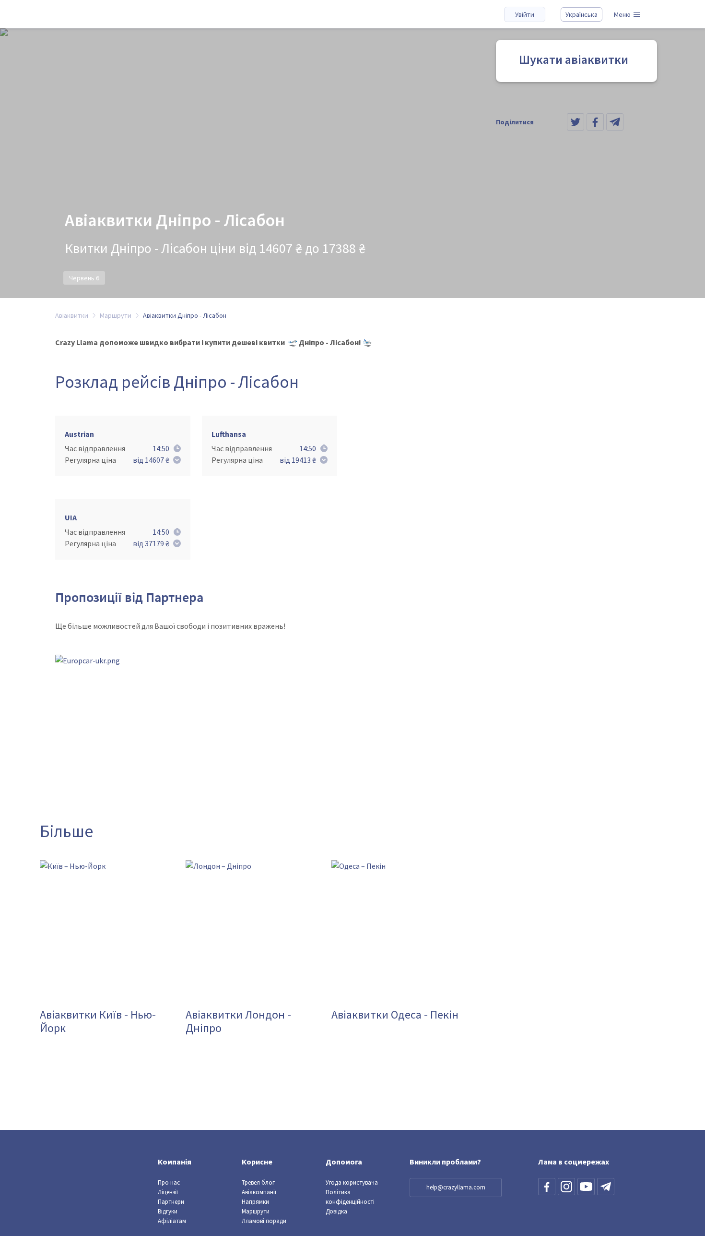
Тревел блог (258, 1182)
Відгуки (167, 1211)
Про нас (169, 1182)
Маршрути (256, 1211)
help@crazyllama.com (455, 1187)
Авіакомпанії (259, 1192)
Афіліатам (172, 1221)
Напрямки (255, 1202)
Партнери (171, 1202)
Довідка (336, 1211)
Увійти (524, 14)
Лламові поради (264, 1221)
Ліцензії (168, 1192)
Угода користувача (352, 1182)
